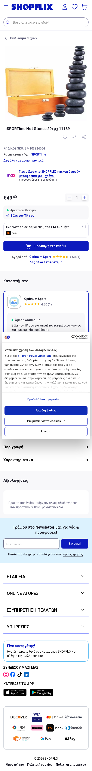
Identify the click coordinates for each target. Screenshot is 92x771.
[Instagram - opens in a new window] (6, 674)
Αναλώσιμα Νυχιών (23, 38)
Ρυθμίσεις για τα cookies (44, 421)
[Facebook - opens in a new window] (13, 674)
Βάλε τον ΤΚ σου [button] (22, 215)
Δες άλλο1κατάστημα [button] (46, 262)
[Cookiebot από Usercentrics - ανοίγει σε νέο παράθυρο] (69, 337)
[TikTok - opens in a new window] (20, 674)
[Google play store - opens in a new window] (41, 692)
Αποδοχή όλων (46, 410)
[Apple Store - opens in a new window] (15, 692)
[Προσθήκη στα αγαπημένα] (65, 136)
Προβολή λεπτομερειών (43, 399)
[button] (6, 6)
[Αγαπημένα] (74, 7)
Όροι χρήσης (15, 764)
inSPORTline (37, 154)
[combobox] (46, 22)
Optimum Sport (40, 257)
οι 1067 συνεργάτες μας (35, 356)
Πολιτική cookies (39, 764)
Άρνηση (46, 431)
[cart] (85, 7)
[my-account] (65, 7)
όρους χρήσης (73, 554)
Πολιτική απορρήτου (71, 764)
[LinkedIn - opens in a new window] (27, 674)
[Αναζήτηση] (8, 22)
